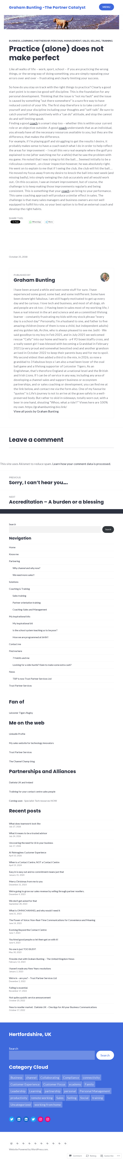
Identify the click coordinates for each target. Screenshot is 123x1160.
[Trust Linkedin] (26, 1119)
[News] (59, 1143)
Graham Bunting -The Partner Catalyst (47, 7)
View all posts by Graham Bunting (36, 411)
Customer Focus (54, 1084)
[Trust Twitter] (33, 1119)
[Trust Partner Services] (65, 1143)
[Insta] (40, 1119)
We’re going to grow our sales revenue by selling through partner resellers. (46, 891)
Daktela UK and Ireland (21, 782)
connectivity (91, 1077)
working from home (47, 1104)
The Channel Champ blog (22, 761)
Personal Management (66, 40)
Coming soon (15, 800)
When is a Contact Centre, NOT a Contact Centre (34, 862)
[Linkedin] (19, 1119)
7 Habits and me (21, 657)
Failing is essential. (18, 987)
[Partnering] (23, 1143)
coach (34, 123)
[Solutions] (29, 1143)
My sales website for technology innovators (31, 743)
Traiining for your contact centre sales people (32, 791)
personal (70, 1091)
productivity (18, 1098)
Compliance (71, 1077)
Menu (106, 6)
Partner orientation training (27, 602)
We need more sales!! (23, 574)
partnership (42, 40)
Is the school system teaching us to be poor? (35, 630)
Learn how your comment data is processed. (81, 464)
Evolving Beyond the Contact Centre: (28, 929)
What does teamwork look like (24, 823)
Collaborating (49, 1077)
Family (89, 1084)
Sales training (19, 595)
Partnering (14, 561)
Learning (27, 40)
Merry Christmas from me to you (26, 881)
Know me (14, 554)
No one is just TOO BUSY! (22, 949)
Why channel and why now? (26, 568)
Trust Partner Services (20, 685)
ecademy (75, 1084)
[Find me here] (53, 1143)
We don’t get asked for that (23, 900)
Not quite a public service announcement (30, 997)
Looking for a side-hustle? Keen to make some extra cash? (42, 664)
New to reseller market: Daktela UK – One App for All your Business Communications (53, 1007)
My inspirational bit (23, 623)
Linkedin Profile (17, 733)
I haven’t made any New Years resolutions (30, 968)
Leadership (18, 1091)
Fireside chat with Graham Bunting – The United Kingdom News (41, 958)
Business (14, 40)
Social (84, 1098)
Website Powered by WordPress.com (28, 1149)
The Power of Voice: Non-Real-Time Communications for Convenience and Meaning (52, 920)
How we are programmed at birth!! (30, 637)
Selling (95, 40)
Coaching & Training (19, 588)
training (107, 40)
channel (31, 1077)
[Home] (11, 1143)
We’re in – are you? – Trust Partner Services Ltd (33, 978)
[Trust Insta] (47, 1119)
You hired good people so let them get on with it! (33, 939)
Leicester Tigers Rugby (21, 712)
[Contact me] (47, 1143)
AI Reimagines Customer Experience (27, 852)
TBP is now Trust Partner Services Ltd (32, 678)
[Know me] (17, 1143)
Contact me (15, 644)
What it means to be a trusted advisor (28, 833)
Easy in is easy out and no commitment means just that (36, 871)
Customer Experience (25, 1084)
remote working (42, 1098)
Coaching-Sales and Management (30, 609)
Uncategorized (20, 1104)
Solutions (13, 581)
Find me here (15, 651)
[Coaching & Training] (35, 1143)
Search (12, 524)
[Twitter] (11, 1119)
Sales (86, 40)
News (12, 671)
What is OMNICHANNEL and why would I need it (34, 910)
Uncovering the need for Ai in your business (31, 842)
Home (12, 547)
